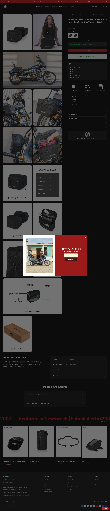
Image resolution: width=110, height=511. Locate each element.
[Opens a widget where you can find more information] (105, 508)
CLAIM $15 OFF (71, 255)
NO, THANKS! (71, 259)
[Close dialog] (85, 237)
